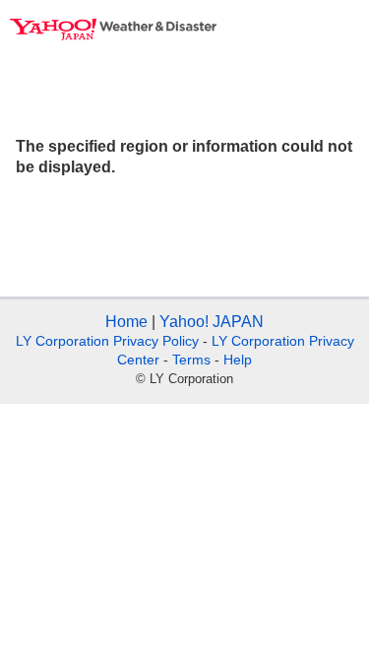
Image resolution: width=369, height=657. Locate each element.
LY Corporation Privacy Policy (107, 341)
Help (237, 359)
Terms (191, 359)
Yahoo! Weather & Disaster (113, 29)
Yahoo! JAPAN (211, 321)
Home (126, 321)
